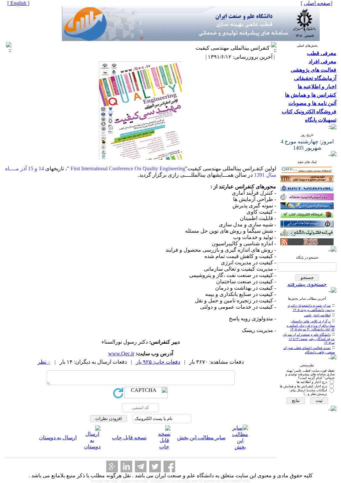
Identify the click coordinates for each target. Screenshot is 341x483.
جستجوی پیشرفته (307, 284)
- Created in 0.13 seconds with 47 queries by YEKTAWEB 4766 (199, 481)
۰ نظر (44, 362)
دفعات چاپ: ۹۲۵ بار (158, 362)
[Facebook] (169, 466)
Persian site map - (106, 481)
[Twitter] (155, 466)
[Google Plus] (112, 466)
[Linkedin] (126, 466)
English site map (135, 481)
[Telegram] (141, 466)
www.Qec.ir (121, 353)
